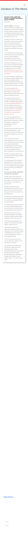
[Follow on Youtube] (19, 516)
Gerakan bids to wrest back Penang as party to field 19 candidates (13, 362)
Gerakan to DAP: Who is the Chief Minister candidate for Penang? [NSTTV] (13, 324)
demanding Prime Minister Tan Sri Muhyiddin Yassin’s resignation (13, 71)
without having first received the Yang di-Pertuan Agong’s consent (12, 112)
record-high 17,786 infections (13, 103)
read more (7, 300)
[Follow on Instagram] (15, 516)
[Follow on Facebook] (9, 516)
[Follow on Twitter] (12, 516)
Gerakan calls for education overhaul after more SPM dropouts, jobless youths (13, 401)
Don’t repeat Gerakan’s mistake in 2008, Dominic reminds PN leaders (12, 441)
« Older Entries (8, 497)
